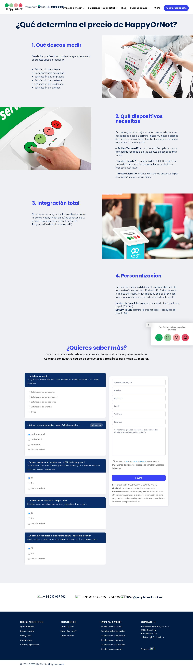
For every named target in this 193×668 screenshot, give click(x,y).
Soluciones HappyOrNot (101, 8)
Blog (123, 8)
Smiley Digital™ (67, 626)
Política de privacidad (29, 644)
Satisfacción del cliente (111, 626)
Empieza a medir (72, 8)
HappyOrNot (26, 635)
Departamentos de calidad (113, 631)
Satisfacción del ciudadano (113, 644)
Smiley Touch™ (67, 635)
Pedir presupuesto (176, 7)
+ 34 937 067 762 (149, 633)
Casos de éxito (27, 631)
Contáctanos (26, 640)
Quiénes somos (138, 8)
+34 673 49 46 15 (94, 597)
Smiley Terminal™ (68, 631)
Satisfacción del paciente (112, 640)
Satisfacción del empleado (113, 635)
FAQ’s (157, 8)
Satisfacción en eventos (111, 649)
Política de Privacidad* (136, 461)
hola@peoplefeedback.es (152, 637)
